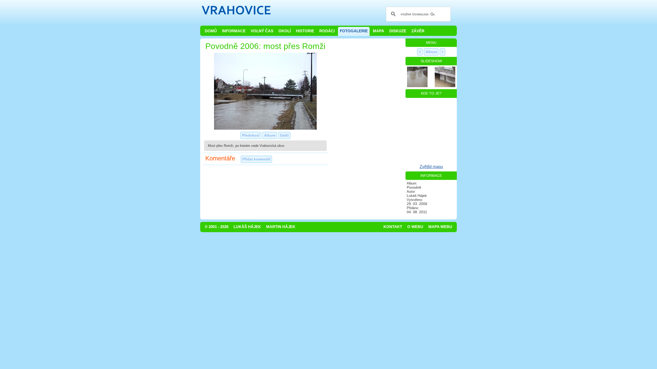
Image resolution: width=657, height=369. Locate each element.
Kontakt (392, 227)
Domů (211, 31)
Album (269, 135)
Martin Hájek (280, 227)
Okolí (284, 31)
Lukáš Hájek (247, 227)
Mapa (378, 31)
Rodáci (327, 31)
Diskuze (397, 31)
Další (284, 135)
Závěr (417, 31)
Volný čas (262, 31)
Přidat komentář (256, 159)
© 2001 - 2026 (216, 227)
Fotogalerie (354, 31)
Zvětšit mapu (431, 167)
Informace (234, 31)
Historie (305, 31)
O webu (415, 227)
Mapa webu (440, 227)
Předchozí (250, 135)
